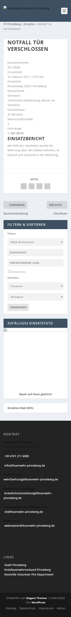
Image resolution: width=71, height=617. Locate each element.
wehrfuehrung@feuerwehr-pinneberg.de (31, 479)
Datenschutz (27, 608)
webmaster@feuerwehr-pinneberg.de (29, 525)
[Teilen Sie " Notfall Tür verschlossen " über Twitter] (32, 186)
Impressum (46, 608)
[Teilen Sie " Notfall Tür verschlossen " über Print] (47, 186)
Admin (61, 608)
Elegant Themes (36, 598)
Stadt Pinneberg (15, 565)
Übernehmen (18, 307)
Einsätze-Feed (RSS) (20, 408)
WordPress (38, 602)
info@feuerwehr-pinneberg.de (24, 465)
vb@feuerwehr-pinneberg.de (23, 512)
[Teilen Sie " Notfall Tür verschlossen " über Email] (39, 186)
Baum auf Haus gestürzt (35, 394)
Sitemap (11, 608)
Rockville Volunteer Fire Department (28, 574)
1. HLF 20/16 (15, 133)
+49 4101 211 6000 (16, 456)
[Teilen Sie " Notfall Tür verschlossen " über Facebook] (24, 186)
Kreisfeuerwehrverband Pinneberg (27, 570)
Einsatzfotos (18, 271)
